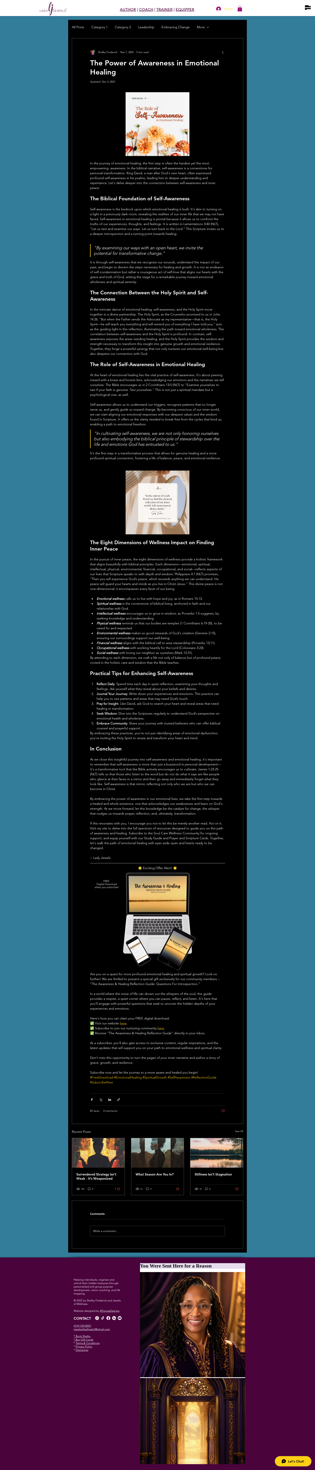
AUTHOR (128, 9)
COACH (146, 9)
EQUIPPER (185, 9)
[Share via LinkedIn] (109, 1099)
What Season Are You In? (155, 1174)
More (201, 27)
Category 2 (123, 27)
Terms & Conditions (88, 1343)
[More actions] (223, 52)
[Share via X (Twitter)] (100, 1099)
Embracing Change (176, 27)
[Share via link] (118, 1099)
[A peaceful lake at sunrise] (216, 1153)
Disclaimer (82, 1350)
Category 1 (100, 27)
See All (239, 1131)
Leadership (146, 27)
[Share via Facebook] (92, 1099)
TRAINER (164, 9)
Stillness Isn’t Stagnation (213, 1174)
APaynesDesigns (109, 1311)
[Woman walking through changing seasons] (157, 1153)
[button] (308, 7)
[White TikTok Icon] (103, 1318)
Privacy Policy (84, 1346)
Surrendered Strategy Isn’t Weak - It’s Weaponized (96, 1176)
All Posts (78, 27)
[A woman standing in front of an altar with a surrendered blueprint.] (98, 1153)
